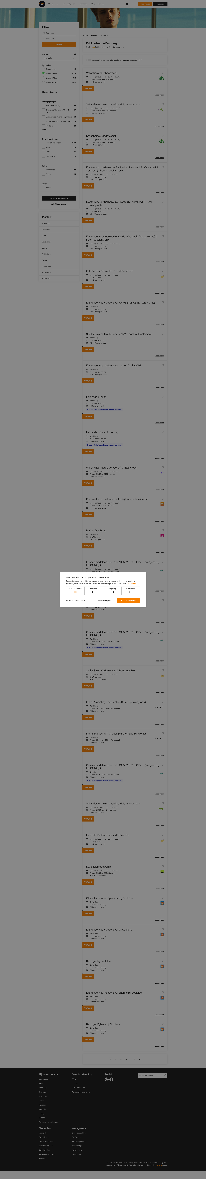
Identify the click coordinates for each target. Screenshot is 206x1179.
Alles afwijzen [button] (104, 601)
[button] (75, 601)
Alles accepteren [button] (128, 601)
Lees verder (131, 584)
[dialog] (103, 589)
